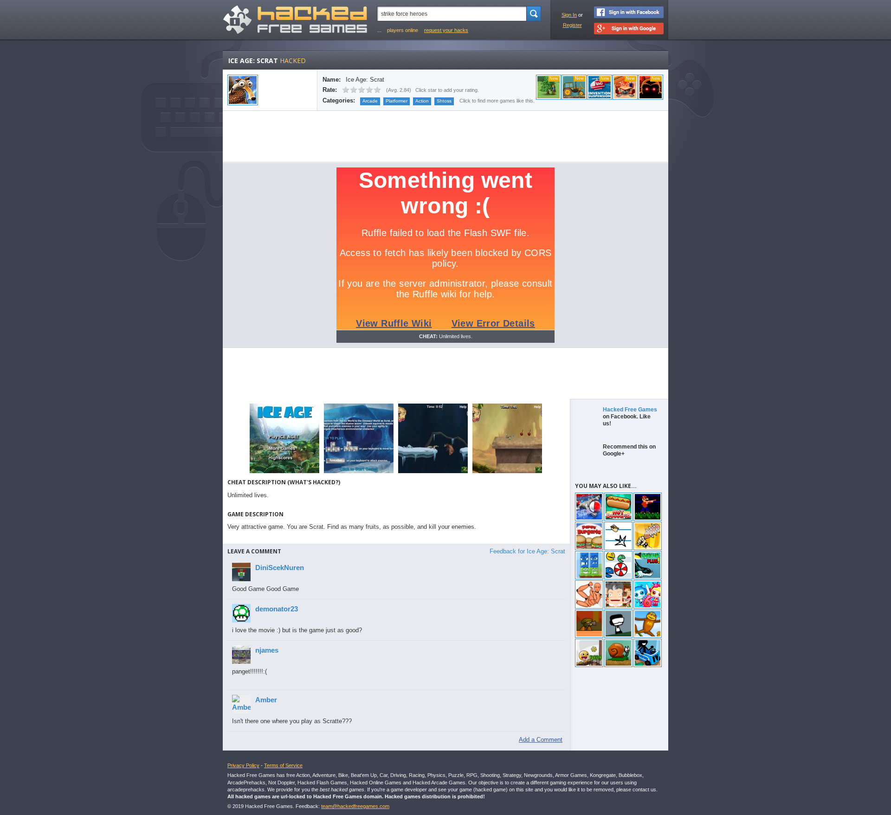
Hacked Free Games (630, 409)
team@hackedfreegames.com (355, 806)
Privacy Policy (243, 765)
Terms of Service (283, 765)
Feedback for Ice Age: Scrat (527, 551)
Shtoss (444, 100)
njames (266, 650)
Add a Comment (540, 739)
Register (572, 25)
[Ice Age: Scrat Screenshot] (284, 472)
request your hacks (446, 30)
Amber (266, 700)
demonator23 (276, 609)
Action (422, 100)
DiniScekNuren (279, 567)
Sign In (569, 15)
